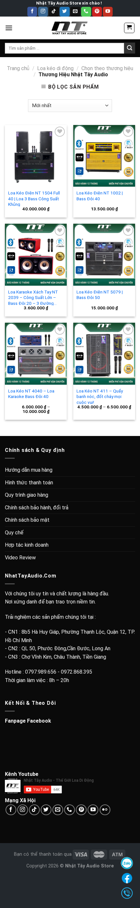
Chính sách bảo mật (27, 520)
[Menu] (9, 28)
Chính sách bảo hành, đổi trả (36, 507)
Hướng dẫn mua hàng (28, 470)
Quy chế (14, 532)
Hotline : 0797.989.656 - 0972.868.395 (48, 672)
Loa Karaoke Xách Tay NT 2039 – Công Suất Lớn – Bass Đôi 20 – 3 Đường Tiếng (33, 297)
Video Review (20, 557)
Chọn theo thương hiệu (107, 68)
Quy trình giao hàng (26, 495)
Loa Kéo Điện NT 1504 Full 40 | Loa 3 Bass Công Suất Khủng (34, 198)
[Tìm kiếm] (129, 48)
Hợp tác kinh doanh (27, 545)
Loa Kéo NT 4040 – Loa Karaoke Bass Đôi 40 (31, 393)
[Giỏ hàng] (129, 28)
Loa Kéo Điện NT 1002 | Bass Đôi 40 (100, 195)
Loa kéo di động (55, 68)
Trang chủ (18, 68)
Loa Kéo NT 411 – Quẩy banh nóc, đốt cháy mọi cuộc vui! (100, 396)
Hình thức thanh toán (29, 482)
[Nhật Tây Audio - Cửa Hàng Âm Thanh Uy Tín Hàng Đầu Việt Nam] (70, 28)
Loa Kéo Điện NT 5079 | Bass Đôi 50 (100, 294)
